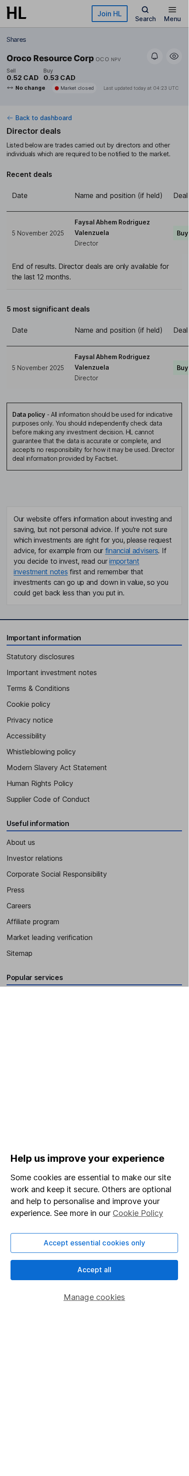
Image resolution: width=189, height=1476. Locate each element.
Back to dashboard (43, 117)
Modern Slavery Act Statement (57, 767)
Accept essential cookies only (94, 1242)
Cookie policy (28, 704)
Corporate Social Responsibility (57, 874)
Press (16, 889)
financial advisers (131, 550)
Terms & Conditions (38, 688)
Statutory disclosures (41, 656)
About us (21, 842)
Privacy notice (30, 720)
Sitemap (19, 953)
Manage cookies (94, 1297)
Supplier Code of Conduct (48, 799)
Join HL (109, 13)
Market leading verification (50, 937)
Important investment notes (52, 672)
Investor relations (35, 858)
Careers (19, 905)
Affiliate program (33, 921)
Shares (16, 39)
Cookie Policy (138, 1213)
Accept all (94, 1269)
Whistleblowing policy (41, 751)
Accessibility (26, 735)
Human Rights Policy (40, 783)
